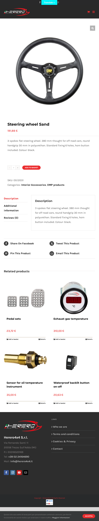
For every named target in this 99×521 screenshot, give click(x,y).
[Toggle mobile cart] (88, 12)
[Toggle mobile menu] (93, 12)
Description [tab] (11, 198)
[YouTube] (19, 472)
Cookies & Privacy (64, 441)
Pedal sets (14, 318)
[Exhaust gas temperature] (73, 298)
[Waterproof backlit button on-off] (73, 362)
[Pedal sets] (26, 298)
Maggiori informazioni (61, 518)
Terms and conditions (66, 434)
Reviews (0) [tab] (11, 217)
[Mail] (25, 472)
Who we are (60, 426)
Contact (58, 448)
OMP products (55, 184)
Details (43, 339)
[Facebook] (6, 472)
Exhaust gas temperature (70, 318)
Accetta (89, 516)
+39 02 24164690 (18, 456)
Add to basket (31, 168)
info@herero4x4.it (21, 461)
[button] (92, 28)
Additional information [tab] (11, 208)
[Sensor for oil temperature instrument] (26, 362)
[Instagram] (12, 472)
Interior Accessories (33, 184)
